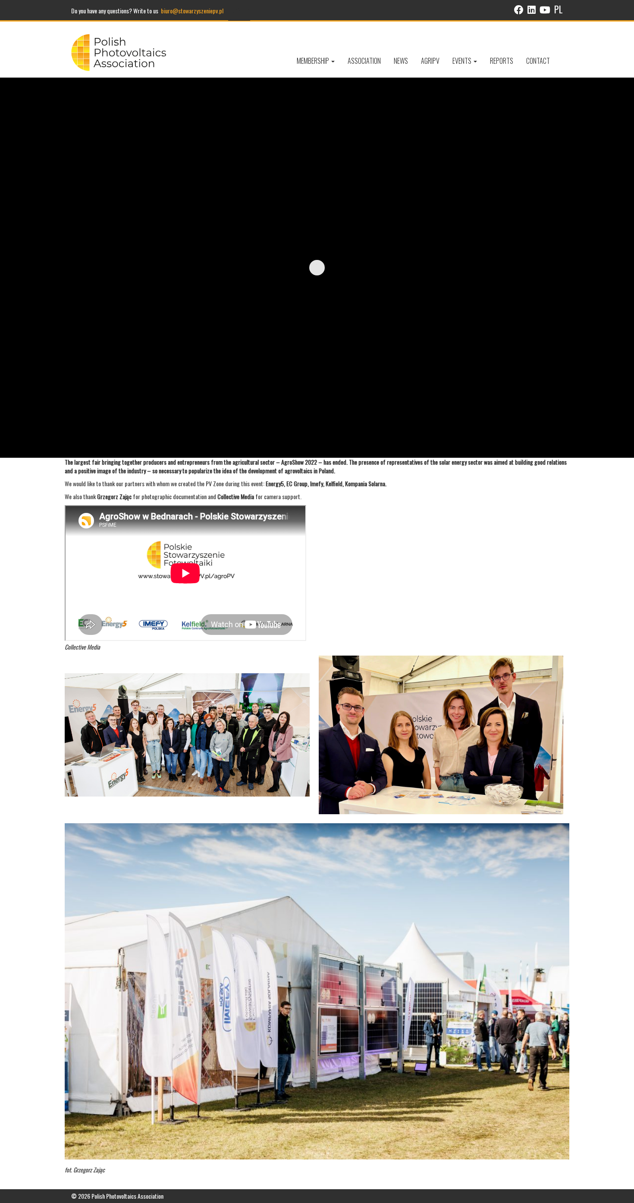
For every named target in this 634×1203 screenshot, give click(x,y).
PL (558, 9)
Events (462, 61)
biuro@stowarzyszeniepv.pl (192, 10)
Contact (538, 61)
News (401, 61)
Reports (501, 61)
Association (364, 61)
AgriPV (430, 61)
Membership (313, 61)
